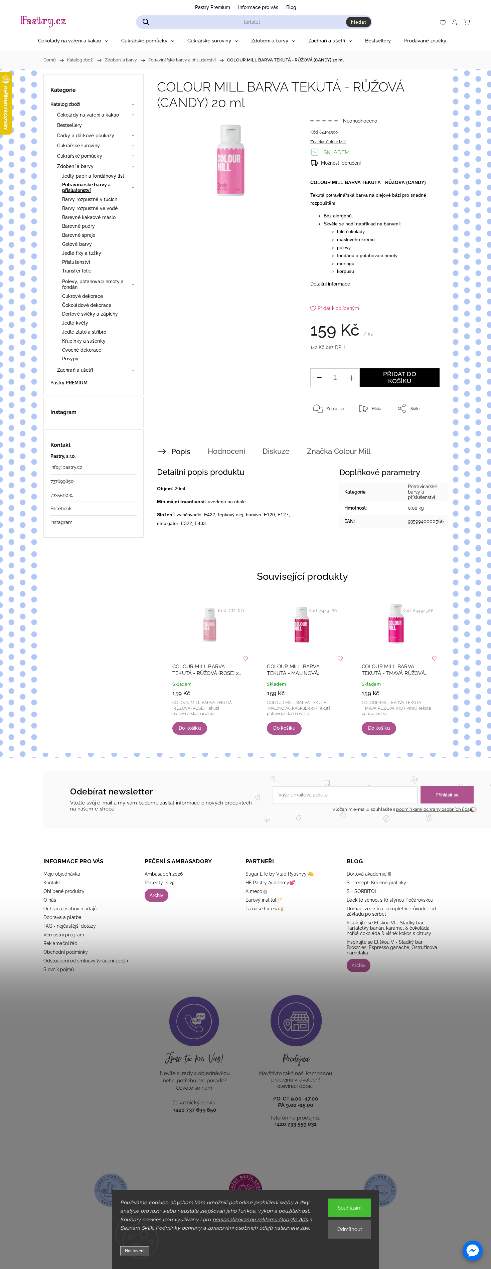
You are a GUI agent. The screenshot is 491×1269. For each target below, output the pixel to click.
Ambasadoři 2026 (164, 874)
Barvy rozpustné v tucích (89, 199)
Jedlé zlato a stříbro (84, 332)
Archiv (156, 895)
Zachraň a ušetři (75, 370)
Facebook (60, 508)
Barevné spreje (78, 235)
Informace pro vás (258, 7)
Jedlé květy (75, 323)
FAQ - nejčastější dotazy (69, 926)
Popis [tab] (180, 451)
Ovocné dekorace (82, 350)
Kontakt (51, 882)
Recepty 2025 (160, 882)
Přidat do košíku (399, 377)
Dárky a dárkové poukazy (85, 135)
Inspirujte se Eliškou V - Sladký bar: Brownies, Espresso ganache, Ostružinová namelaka (392, 947)
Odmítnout (349, 1229)
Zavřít (425, 430)
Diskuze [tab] (276, 451)
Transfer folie (76, 271)
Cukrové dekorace (82, 296)
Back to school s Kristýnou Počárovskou (390, 900)
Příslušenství (76, 262)
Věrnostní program (63, 934)
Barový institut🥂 (264, 900)
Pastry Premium (212, 7)
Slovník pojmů (58, 969)
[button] (473, 1251)
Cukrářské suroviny (78, 145)
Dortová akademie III (369, 874)
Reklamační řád (60, 943)
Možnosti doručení (341, 163)
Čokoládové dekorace (86, 305)
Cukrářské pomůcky (79, 156)
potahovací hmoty (378, 255)
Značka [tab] (338, 451)
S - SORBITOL (362, 891)
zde (304, 1228)
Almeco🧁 (257, 891)
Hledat (358, 22)
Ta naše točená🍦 (265, 908)
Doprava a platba (62, 917)
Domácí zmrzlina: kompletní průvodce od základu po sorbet (391, 911)
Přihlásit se (447, 794)
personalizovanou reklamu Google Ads (260, 1220)
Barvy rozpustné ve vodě (90, 208)
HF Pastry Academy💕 (270, 882)
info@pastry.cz (66, 467)
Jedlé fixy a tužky (81, 253)
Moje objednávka (61, 874)
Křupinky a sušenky (84, 341)
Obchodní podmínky (65, 952)
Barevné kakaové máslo (89, 217)
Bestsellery (69, 125)
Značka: (328, 142)
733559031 (61, 495)
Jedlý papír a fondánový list (93, 176)
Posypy (70, 358)
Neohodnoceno (360, 121)
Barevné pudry (78, 226)
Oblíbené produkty (64, 891)
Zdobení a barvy (75, 166)
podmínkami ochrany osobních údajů (435, 809)
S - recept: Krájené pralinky (376, 882)
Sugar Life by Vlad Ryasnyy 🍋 (280, 874)
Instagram (61, 522)
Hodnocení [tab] (226, 451)
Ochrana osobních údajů (70, 908)
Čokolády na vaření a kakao (88, 115)
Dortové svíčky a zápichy (90, 314)
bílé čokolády (351, 231)
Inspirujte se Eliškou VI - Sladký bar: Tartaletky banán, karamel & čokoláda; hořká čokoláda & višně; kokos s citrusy (389, 928)
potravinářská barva (347, 195)
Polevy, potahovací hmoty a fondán (93, 284)
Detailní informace (330, 284)
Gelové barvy (77, 244)
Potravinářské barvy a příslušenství (86, 187)
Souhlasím (350, 1208)
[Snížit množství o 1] (319, 378)
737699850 (62, 481)
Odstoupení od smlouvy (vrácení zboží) (85, 960)
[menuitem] (73, 40)
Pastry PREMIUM (69, 382)
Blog (291, 7)
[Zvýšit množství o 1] (351, 378)
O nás (49, 900)
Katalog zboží (65, 104)
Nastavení (135, 1250)
